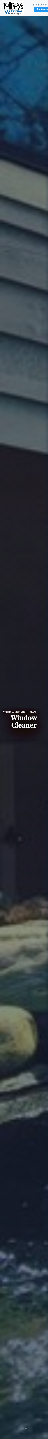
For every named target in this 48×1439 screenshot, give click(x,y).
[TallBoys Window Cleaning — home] (13, 8)
